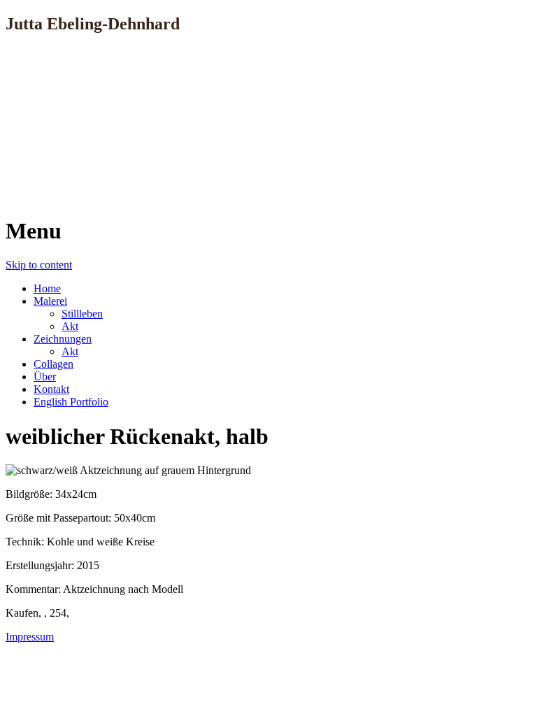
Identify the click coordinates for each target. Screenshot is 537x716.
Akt (70, 326)
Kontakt (51, 389)
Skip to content (39, 265)
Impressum (30, 637)
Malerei (50, 301)
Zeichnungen (63, 339)
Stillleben (82, 314)
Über (45, 376)
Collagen (53, 364)
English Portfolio (71, 402)
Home (47, 288)
